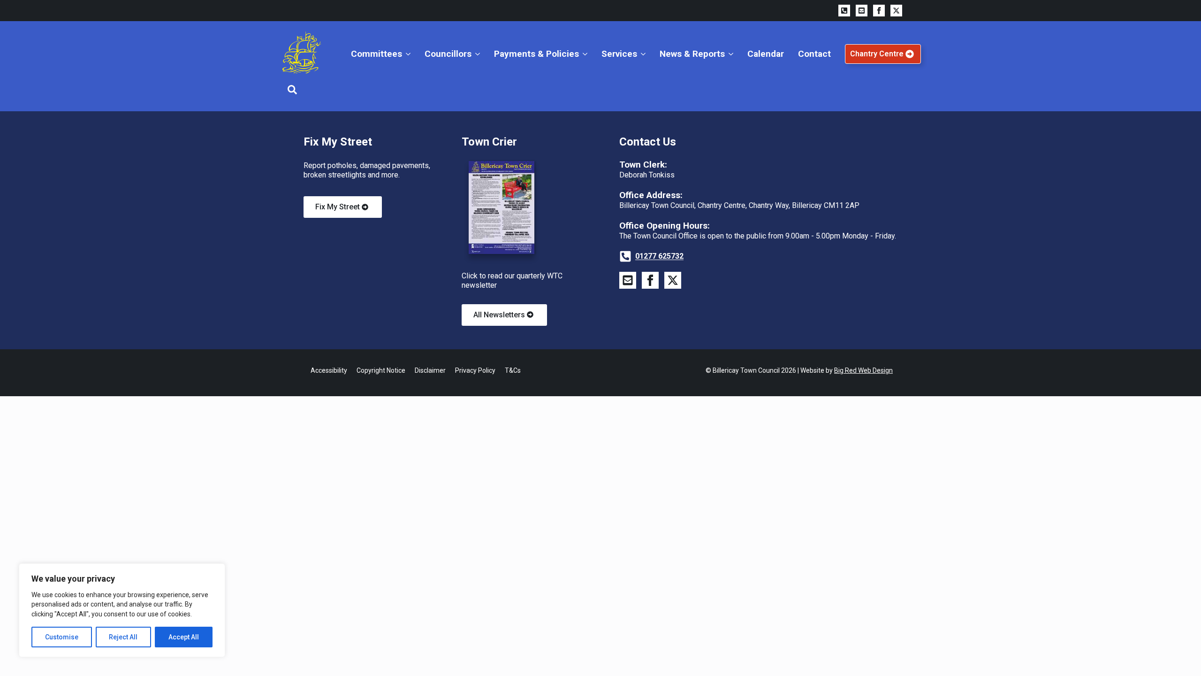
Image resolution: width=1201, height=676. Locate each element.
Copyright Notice (381, 370)
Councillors (448, 53)
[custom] (844, 10)
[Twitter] (896, 10)
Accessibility (329, 370)
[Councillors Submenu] (479, 53)
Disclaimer (430, 370)
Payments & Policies (536, 53)
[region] (122, 610)
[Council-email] (627, 280)
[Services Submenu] (645, 53)
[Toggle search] (292, 89)
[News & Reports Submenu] (732, 53)
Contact (814, 53)
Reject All (123, 637)
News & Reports (692, 53)
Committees (376, 53)
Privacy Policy (475, 370)
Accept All (183, 637)
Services (619, 53)
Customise (61, 637)
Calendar (765, 53)
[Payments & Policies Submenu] (586, 53)
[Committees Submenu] (410, 53)
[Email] (861, 10)
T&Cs (513, 370)
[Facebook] (879, 10)
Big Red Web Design (863, 370)
